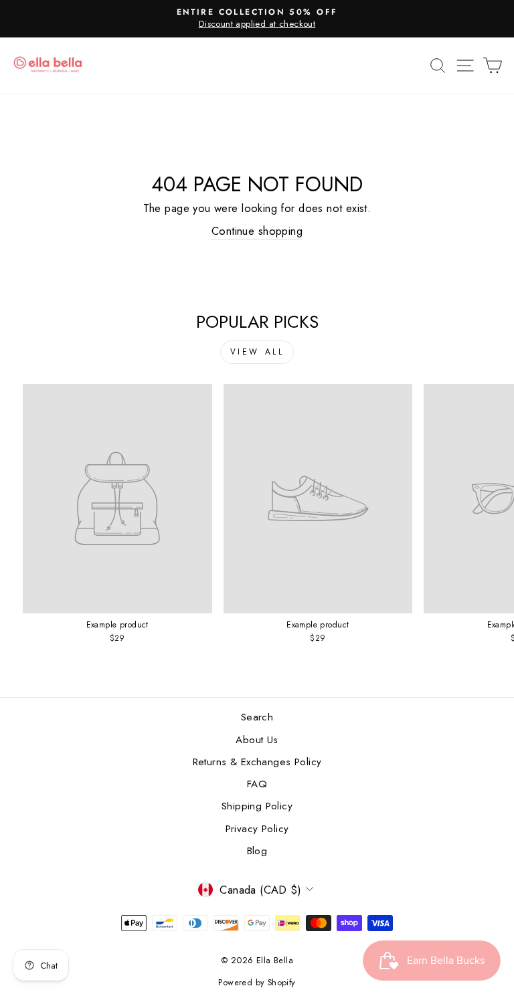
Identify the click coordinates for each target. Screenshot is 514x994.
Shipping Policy (257, 806)
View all (257, 352)
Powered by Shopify (256, 983)
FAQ (257, 784)
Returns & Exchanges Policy (257, 762)
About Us (257, 739)
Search (257, 717)
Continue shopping (257, 231)
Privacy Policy (257, 828)
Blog (257, 850)
